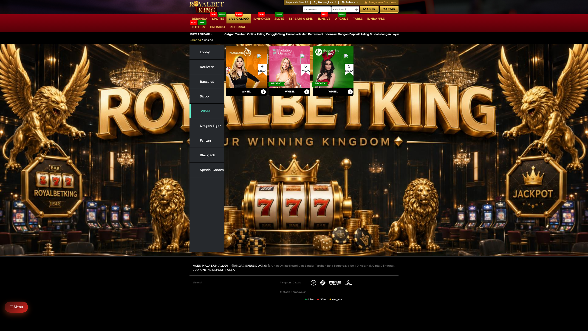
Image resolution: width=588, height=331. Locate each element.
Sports (218, 18)
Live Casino (239, 18)
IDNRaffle (376, 18)
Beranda (199, 18)
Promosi (217, 27)
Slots (279, 18)
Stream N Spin (301, 18)
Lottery (199, 27)
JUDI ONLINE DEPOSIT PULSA (214, 269)
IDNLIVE (324, 18)
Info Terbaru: (201, 34)
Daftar (389, 9)
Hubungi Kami (327, 2)
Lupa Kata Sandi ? (297, 2)
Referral (238, 27)
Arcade (341, 18)
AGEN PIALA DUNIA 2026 (210, 265)
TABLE (358, 18)
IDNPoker (261, 18)
